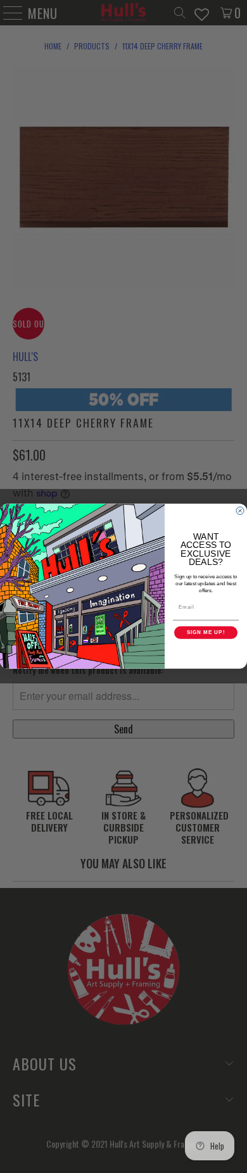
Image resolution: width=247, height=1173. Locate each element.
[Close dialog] (240, 511)
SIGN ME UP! (206, 633)
